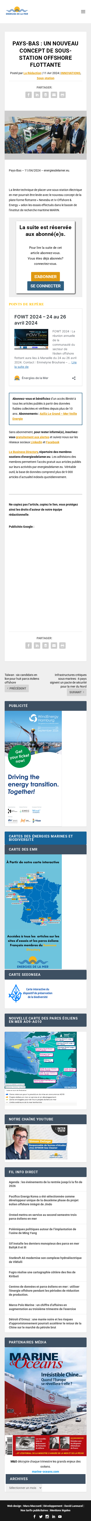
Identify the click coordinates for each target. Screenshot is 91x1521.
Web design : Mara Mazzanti (24, 1505)
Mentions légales (60, 1510)
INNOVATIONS (70, 73)
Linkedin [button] (36, 442)
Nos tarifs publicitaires (34, 1510)
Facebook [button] (52, 442)
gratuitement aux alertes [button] (32, 437)
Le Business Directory (23, 452)
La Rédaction (32, 73)
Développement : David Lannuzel (63, 1505)
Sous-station (45, 78)
